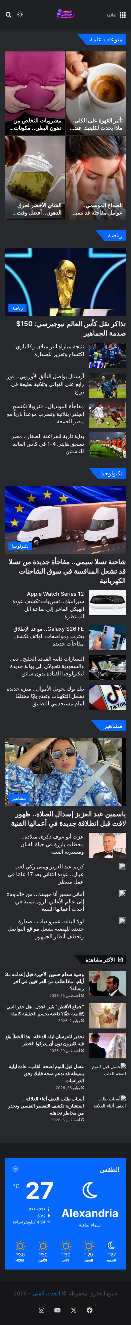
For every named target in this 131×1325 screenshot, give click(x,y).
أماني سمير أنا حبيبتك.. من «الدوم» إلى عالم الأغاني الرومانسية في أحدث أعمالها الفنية (45, 901)
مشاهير (113, 725)
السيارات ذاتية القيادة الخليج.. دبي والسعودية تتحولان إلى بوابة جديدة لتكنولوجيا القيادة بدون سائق (47, 666)
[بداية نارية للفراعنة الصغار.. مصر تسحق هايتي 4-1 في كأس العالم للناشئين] (107, 445)
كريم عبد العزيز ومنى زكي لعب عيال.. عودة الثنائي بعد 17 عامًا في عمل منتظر (46, 874)
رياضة (115, 235)
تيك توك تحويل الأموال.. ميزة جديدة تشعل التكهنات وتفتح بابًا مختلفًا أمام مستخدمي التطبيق (45, 696)
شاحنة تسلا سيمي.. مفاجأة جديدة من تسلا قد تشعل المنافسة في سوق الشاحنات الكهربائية (67, 571)
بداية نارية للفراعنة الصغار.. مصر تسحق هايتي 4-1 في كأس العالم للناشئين (47, 444)
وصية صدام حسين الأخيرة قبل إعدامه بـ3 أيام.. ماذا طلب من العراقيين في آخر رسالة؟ (44, 981)
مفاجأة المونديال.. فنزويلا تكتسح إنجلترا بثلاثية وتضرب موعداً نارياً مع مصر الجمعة (45, 414)
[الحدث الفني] (65, 14)
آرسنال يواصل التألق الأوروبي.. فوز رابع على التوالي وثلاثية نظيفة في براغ (45, 384)
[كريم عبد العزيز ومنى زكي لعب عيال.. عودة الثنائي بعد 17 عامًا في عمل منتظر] (122, 866)
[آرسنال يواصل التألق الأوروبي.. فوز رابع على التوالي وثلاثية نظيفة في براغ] (107, 385)
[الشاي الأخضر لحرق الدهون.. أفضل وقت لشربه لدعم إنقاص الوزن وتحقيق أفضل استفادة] (35, 178)
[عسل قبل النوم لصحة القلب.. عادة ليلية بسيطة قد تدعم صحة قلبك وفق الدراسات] (107, 1075)
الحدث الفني (46, 1293)
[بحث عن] (8, 17)
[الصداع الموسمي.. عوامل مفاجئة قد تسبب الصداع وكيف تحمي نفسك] (96, 178)
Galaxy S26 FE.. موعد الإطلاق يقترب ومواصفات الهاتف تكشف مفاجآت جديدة (48, 636)
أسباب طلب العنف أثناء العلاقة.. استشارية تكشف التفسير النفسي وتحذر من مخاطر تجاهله (46, 1106)
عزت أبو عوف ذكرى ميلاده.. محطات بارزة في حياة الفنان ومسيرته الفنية (52, 844)
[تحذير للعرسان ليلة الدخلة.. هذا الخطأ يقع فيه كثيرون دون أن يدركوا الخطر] (107, 1045)
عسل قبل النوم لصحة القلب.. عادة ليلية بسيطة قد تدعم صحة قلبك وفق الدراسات (46, 1073)
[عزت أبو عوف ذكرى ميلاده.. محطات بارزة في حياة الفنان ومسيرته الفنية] (107, 845)
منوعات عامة (106, 39)
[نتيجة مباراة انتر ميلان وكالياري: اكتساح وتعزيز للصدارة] (107, 355)
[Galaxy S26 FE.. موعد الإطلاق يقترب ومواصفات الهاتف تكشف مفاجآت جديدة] (107, 637)
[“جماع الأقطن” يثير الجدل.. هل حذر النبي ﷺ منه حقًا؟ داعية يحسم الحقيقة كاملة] (107, 1015)
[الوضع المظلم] (20, 17)
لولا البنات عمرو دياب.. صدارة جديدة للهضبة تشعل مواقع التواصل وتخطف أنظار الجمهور (46, 929)
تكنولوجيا (112, 473)
